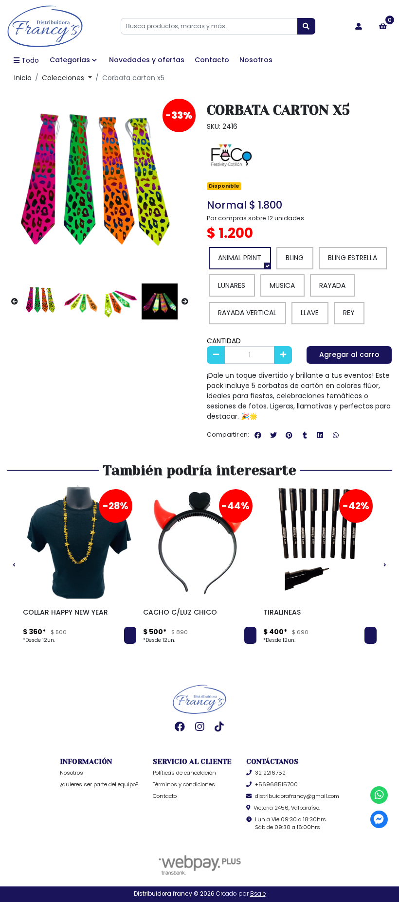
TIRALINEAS (282, 612)
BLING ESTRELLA (352, 258)
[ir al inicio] (199, 699)
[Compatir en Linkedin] (320, 435)
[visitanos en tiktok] (219, 727)
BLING (295, 258)
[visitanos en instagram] (200, 727)
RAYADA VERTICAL (247, 313)
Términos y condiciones (184, 784)
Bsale (258, 894)
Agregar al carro (349, 354)
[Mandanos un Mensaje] (379, 820)
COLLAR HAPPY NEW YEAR (65, 612)
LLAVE (310, 313)
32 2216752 (270, 773)
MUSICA (282, 285)
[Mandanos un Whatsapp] (379, 795)
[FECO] (231, 155)
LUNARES (231, 285)
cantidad (224, 341)
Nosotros (255, 60)
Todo (30, 60)
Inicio (23, 78)
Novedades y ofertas (146, 60)
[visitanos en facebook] (180, 727)
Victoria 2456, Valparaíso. (287, 808)
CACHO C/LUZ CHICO (180, 612)
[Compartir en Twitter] (273, 435)
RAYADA (332, 285)
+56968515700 (276, 784)
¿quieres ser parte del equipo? (99, 784)
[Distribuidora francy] (45, 26)
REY (349, 313)
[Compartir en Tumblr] (304, 435)
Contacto (212, 60)
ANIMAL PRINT (239, 258)
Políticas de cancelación (184, 773)
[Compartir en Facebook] (258, 435)
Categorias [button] (70, 60)
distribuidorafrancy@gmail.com (297, 796)
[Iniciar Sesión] (358, 26)
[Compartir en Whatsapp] (336, 435)
